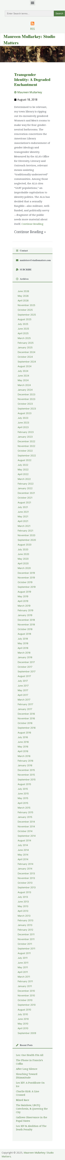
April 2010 (23, 1028)
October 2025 (25, 310)
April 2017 (23, 695)
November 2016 (26, 718)
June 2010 (23, 1019)
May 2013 (23, 906)
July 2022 (23, 465)
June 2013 (23, 901)
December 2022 (26, 441)
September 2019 (27, 587)
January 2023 (25, 436)
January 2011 (25, 986)
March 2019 (24, 605)
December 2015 (26, 770)
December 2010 (26, 991)
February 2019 (25, 610)
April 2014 (23, 859)
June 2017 (23, 685)
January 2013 (25, 925)
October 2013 (25, 882)
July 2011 (23, 958)
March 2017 (24, 699)
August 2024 (25, 366)
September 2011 (26, 948)
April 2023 (23, 427)
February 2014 (25, 864)
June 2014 (23, 850)
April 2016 (23, 751)
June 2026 (23, 291)
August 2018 (24, 634)
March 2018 (24, 652)
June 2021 (23, 511)
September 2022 (27, 455)
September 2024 (27, 361)
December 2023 (26, 394)
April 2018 (23, 648)
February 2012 (25, 929)
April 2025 (23, 333)
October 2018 (25, 629)
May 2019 (23, 596)
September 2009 (27, 1033)
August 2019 (24, 591)
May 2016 (23, 746)
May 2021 (23, 516)
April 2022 (23, 474)
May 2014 (23, 854)
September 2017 (27, 671)
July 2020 (23, 549)
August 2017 (24, 676)
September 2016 (27, 727)
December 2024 (26, 352)
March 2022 (24, 479)
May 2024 (23, 380)
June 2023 (23, 422)
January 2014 (25, 868)
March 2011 (24, 976)
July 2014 (23, 845)
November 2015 (26, 774)
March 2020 (24, 568)
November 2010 (26, 995)
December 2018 (26, 620)
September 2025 (27, 314)
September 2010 (27, 1004)
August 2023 (25, 413)
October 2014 (25, 831)
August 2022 (24, 460)
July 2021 (23, 507)
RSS (32, 29)
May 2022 (23, 469)
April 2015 (23, 803)
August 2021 (24, 502)
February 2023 (26, 432)
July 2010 (23, 1014)
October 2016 (25, 723)
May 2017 (23, 690)
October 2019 (25, 582)
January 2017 (25, 709)
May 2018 (23, 643)
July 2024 (23, 371)
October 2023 (25, 403)
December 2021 (26, 493)
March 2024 (24, 385)
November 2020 (26, 535)
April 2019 (23, 601)
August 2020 (25, 544)
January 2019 (25, 615)
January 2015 (25, 817)
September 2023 (27, 408)
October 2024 (25, 356)
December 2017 (26, 662)
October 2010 (25, 1000)
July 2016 (23, 737)
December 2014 (26, 821)
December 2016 (26, 713)
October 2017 (25, 666)
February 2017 (25, 704)
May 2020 (23, 558)
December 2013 (26, 873)
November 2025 (26, 305)
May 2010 (23, 1023)
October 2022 (25, 450)
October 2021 (25, 497)
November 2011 (26, 939)
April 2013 (23, 911)
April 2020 (23, 563)
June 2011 (23, 962)
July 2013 (23, 897)
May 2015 (23, 798)
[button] (32, 2)
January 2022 (25, 488)
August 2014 (24, 840)
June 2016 (23, 742)
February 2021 (25, 530)
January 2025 (25, 347)
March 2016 (24, 756)
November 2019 (26, 577)
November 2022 (26, 446)
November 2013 (26, 878)
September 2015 (27, 779)
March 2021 (24, 526)
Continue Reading (32, 223)
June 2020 (23, 554)
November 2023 (26, 399)
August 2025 (24, 319)
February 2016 (25, 760)
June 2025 (23, 328)
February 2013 (25, 920)
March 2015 (24, 807)
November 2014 (26, 826)
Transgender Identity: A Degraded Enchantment (32, 79)
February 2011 (25, 981)
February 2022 (26, 483)
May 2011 (23, 967)
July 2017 (23, 680)
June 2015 (23, 793)
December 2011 (26, 934)
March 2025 (24, 338)
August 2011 (24, 953)
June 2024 (23, 375)
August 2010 (24, 1009)
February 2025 (26, 342)
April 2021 (23, 521)
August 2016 (24, 732)
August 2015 (24, 784)
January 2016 (25, 765)
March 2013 (24, 915)
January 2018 (25, 657)
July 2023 (23, 418)
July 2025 (23, 324)
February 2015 (25, 812)
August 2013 (24, 892)
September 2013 (27, 887)
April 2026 (23, 300)
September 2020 (27, 540)
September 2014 (27, 835)
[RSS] (32, 23)
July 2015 (23, 789)
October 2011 (25, 944)
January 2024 (25, 389)
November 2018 (26, 624)
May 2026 (23, 296)
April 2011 (23, 972)
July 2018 (23, 638)
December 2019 (26, 573)
